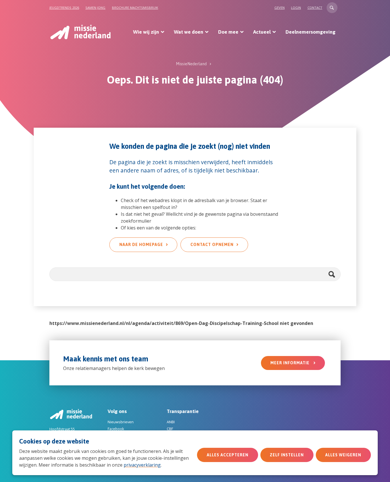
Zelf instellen (287, 455)
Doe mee (228, 32)
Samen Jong (95, 7)
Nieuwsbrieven (121, 421)
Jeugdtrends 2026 (64, 7)
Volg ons (117, 411)
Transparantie (183, 411)
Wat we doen (188, 32)
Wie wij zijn (146, 32)
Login (296, 7)
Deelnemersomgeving (310, 32)
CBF (170, 428)
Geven (279, 7)
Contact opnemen (212, 244)
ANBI (171, 421)
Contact (314, 7)
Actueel (262, 32)
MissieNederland (191, 64)
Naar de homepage (141, 244)
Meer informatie (290, 363)
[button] (332, 7)
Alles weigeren (343, 455)
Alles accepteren (227, 455)
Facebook (116, 428)
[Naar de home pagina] (80, 32)
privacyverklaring (142, 465)
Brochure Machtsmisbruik (135, 7)
